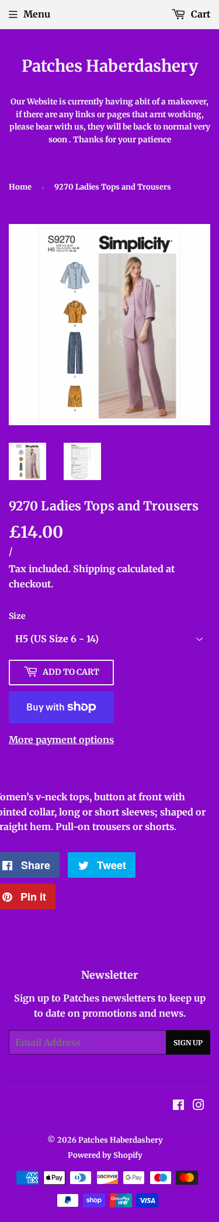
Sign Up (188, 1042)
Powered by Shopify (105, 1155)
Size (17, 616)
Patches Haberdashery (110, 66)
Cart (199, 14)
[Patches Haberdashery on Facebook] (178, 1106)
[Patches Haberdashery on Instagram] (198, 1106)
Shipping (94, 569)
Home (20, 187)
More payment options (61, 739)
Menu (36, 14)
